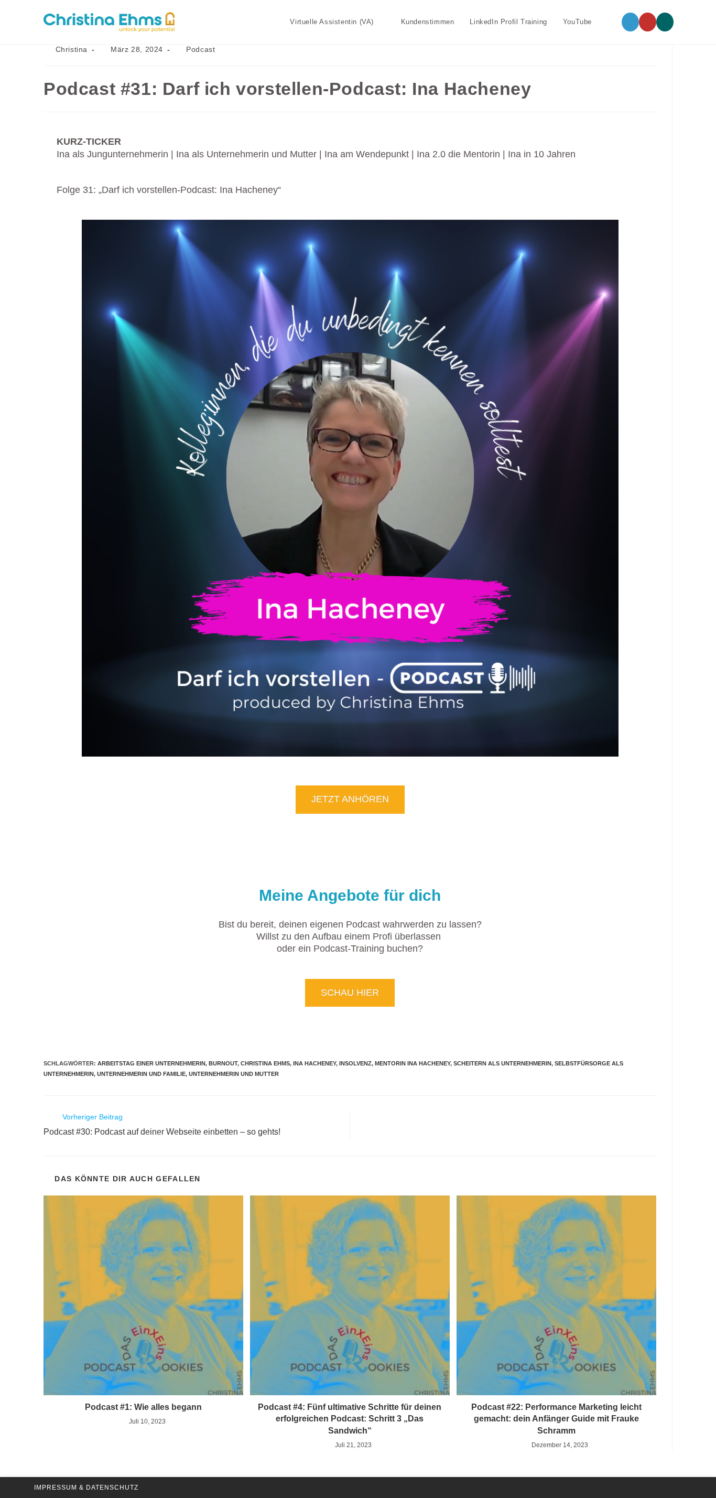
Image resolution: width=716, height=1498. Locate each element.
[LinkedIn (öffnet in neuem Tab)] (630, 22)
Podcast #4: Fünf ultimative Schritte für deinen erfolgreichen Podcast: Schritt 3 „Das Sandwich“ (349, 1419)
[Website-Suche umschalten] (610, 22)
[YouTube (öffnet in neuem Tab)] (647, 22)
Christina (72, 49)
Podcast (200, 49)
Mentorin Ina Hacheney (412, 1063)
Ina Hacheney (314, 1063)
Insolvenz (355, 1063)
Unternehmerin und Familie (141, 1074)
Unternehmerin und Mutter (234, 1074)
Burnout (223, 1063)
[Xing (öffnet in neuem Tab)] (665, 22)
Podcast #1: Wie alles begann (143, 1407)
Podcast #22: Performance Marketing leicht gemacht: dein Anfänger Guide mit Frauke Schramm (556, 1419)
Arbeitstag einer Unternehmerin (151, 1063)
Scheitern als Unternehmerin (502, 1063)
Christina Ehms (265, 1063)
